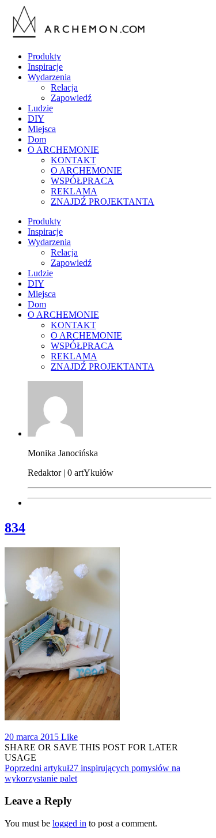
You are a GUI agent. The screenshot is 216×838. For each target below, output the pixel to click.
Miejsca (42, 129)
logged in (69, 823)
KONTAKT (73, 160)
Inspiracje (45, 67)
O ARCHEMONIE (63, 150)
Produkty (44, 56)
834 (15, 527)
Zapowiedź (71, 98)
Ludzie (40, 108)
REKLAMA (74, 191)
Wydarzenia (49, 77)
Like (68, 737)
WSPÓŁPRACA (82, 181)
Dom (37, 139)
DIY (36, 118)
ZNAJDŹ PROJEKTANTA (102, 201)
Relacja (64, 87)
